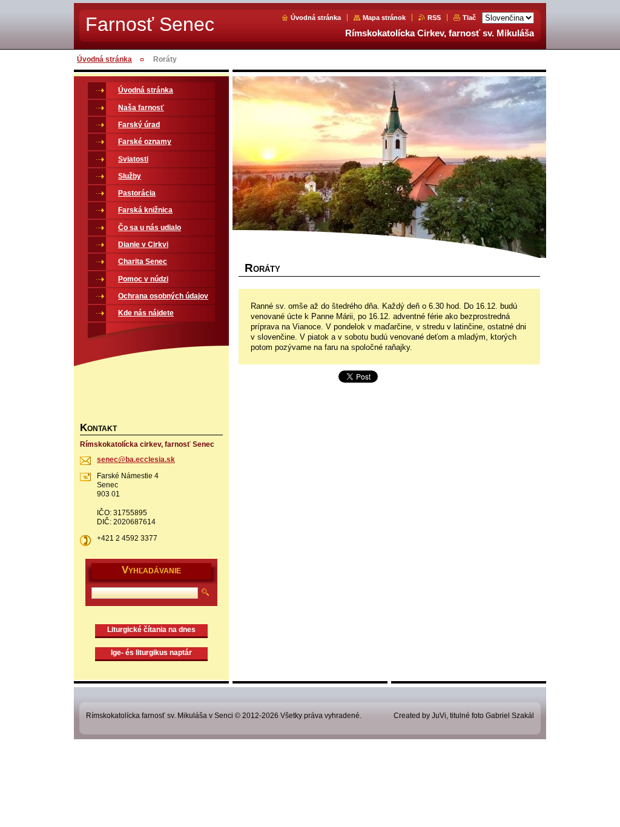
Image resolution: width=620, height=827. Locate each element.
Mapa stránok (384, 17)
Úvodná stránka (316, 17)
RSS (434, 17)
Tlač (469, 17)
